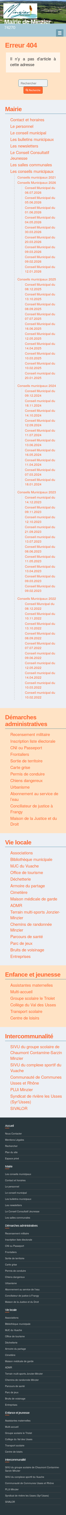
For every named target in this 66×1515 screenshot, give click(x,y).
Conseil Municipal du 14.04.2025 (40, 345)
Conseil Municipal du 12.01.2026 (40, 268)
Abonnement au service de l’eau (34, 796)
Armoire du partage (27, 885)
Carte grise (20, 767)
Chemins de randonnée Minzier (31, 927)
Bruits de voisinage (27, 950)
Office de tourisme (26, 872)
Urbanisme (20, 787)
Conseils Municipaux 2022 (36, 598)
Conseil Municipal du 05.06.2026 (40, 199)
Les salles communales (31, 164)
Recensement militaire (30, 734)
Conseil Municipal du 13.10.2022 (40, 625)
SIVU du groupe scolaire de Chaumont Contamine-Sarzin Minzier (36, 1052)
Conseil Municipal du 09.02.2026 (40, 258)
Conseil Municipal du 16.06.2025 (40, 325)
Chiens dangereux (26, 780)
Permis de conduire (27, 774)
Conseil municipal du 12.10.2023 (40, 519)
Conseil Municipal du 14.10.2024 (40, 412)
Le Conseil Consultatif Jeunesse (29, 155)
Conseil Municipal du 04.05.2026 (40, 219)
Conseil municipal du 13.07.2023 (40, 538)
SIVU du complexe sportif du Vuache (35, 1067)
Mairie (13, 109)
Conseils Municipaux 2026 (36, 182)
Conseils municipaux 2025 (36, 279)
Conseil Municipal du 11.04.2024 (40, 462)
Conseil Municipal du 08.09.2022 (40, 635)
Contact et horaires (27, 119)
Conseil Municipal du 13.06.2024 (40, 442)
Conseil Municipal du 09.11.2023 (40, 509)
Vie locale (18, 842)
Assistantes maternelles (31, 985)
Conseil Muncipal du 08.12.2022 (39, 605)
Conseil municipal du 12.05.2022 (40, 665)
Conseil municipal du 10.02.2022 (40, 694)
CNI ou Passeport (26, 747)
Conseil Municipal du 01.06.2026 (40, 209)
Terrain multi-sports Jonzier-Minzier (35, 914)
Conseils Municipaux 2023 (36, 492)
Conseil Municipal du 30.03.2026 (40, 229)
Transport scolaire (26, 1011)
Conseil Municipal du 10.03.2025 (40, 355)
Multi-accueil (21, 991)
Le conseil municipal (28, 133)
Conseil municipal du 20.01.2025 (40, 375)
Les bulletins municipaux (32, 139)
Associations (21, 853)
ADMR (16, 905)
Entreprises (20, 956)
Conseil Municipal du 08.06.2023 (40, 548)
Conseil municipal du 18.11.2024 (40, 402)
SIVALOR (18, 1108)
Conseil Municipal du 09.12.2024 (40, 392)
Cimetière (18, 892)
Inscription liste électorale (32, 741)
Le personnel (21, 126)
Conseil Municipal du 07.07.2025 (40, 316)
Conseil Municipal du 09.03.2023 (40, 578)
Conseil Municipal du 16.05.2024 (40, 452)
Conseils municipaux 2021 (36, 177)
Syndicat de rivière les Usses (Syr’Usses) (36, 1099)
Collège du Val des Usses (33, 1005)
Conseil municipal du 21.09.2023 (40, 529)
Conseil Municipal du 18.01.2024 (40, 481)
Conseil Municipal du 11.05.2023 (40, 558)
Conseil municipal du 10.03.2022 (40, 684)
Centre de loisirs (24, 1018)
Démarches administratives (26, 720)
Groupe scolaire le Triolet (32, 998)
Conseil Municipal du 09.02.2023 (40, 588)
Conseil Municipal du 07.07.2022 (40, 645)
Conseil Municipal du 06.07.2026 (40, 189)
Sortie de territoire (26, 761)
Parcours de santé (26, 936)
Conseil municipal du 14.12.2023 (40, 499)
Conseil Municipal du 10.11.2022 (40, 615)
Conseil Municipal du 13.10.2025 (40, 296)
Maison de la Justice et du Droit (33, 821)
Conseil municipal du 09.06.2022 (40, 655)
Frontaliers (19, 754)
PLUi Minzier (21, 1089)
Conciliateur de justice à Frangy (31, 808)
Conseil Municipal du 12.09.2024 (40, 422)
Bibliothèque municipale (31, 859)
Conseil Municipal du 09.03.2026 (40, 249)
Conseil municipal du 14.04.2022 (40, 674)
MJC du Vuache (24, 866)
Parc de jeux (21, 943)
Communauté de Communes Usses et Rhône (36, 1080)
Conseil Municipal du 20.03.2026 (40, 239)
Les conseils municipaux (32, 171)
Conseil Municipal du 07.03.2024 (40, 471)
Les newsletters (24, 146)
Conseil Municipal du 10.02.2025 (40, 365)
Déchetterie (20, 879)
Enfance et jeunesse (32, 974)
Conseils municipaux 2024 (36, 385)
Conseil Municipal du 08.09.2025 (40, 306)
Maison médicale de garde (33, 899)
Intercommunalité (29, 1036)
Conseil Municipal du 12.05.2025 (40, 335)
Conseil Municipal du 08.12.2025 (40, 286)
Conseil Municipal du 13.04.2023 (40, 568)
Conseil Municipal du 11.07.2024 (40, 432)
